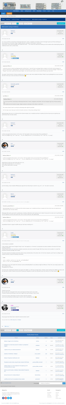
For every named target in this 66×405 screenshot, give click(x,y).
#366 (63, 182)
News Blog (39, 10)
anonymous (61, 354)
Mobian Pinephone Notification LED (11, 358)
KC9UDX (60, 358)
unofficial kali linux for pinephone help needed (14, 379)
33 (46, 349)
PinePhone (8, 19)
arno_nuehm (37, 353)
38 (19, 23)
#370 (63, 313)
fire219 (63, 403)
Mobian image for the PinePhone (11, 341)
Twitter (19, 319)
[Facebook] (3, 398)
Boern (12, 194)
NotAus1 (13, 31)
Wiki (34, 10)
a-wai (12, 54)
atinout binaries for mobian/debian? (12, 375)
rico (12, 143)
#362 (63, 61)
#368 (63, 240)
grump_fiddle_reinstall (37, 362)
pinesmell (37, 379)
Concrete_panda (15, 84)
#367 (63, 201)
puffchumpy (61, 362)
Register (9, 13)
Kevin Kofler (61, 346)
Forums (57, 392)
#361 (63, 38)
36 (15, 23)
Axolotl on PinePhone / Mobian (10, 353)
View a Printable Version (6, 382)
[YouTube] (6, 398)
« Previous (7, 23)
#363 (63, 91)
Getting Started (28, 10)
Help (53, 10)
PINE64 (3, 19)
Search (49, 10)
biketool (37, 349)
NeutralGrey (37, 375)
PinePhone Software (15, 19)
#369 (63, 287)
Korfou (37, 341)
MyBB (7, 403)
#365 (63, 151)
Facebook (49, 392)
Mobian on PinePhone (25, 19)
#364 (63, 130)
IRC (11, 319)
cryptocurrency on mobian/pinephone (12, 349)
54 (25, 23)
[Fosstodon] (11, 398)
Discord (14, 319)
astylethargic (61, 375)
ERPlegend (61, 379)
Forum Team (58, 398)
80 (46, 345)
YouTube (49, 395)
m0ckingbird (49, 403)
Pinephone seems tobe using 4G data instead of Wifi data (16, 362)
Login (3, 13)
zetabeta (37, 345)
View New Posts (4, 16)
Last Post (57, 341)
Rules (22, 10)
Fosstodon (49, 396)
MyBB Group (16, 403)
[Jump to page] (31, 23)
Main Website (16, 10)
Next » (28, 23)
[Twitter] (8, 398)
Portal (44, 10)
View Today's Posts (12, 16)
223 (46, 353)
